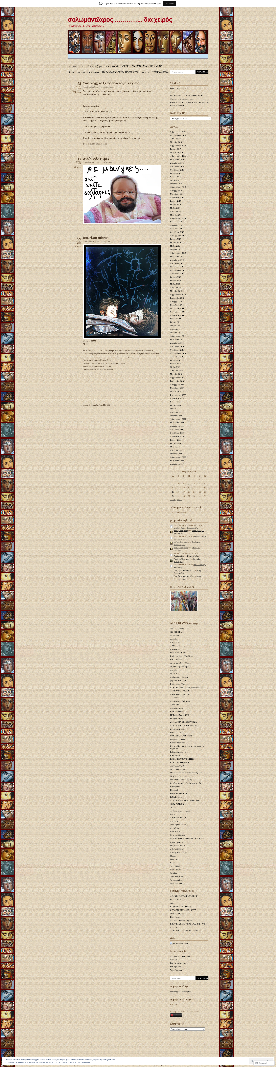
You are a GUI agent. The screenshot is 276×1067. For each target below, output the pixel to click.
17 (173, 492)
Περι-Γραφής (175, 917)
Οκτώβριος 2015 (177, 170)
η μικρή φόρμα (176, 842)
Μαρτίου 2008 (176, 453)
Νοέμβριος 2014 (177, 194)
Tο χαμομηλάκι (176, 880)
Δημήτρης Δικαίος (178, 729)
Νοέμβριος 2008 (177, 429)
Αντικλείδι (174, 704)
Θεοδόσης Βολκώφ (178, 739)
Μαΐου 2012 (175, 284)
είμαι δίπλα (175, 831)
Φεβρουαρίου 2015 (178, 187)
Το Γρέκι (173, 807)
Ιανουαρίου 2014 (177, 221)
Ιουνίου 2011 (175, 322)
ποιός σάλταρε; (96, 158)
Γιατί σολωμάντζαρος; (91, 66)
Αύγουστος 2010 (177, 356)
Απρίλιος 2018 (176, 138)
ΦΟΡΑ (172, 814)
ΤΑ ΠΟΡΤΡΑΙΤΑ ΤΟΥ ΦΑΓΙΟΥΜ (184, 930)
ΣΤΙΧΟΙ (173, 927)
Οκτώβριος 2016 (177, 152)
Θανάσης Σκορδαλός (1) (180, 991)
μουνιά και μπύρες (178, 845)
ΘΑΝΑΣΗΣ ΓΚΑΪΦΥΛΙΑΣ (181, 735)
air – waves (174, 635)
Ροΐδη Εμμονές (176, 797)
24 (173, 496)
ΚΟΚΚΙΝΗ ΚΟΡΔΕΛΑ (179, 762)
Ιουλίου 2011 (175, 318)
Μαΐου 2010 (175, 367)
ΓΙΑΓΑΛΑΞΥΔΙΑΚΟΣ (179, 715)
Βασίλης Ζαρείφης (181, 559)
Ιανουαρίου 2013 (177, 256)
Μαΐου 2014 (175, 208)
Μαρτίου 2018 (176, 142)
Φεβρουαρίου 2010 (178, 377)
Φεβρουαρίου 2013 (178, 253)
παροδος (174, 670)
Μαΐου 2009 (175, 408)
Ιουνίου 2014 (175, 204)
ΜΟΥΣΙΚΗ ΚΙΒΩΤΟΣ (179, 769)
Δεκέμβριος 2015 (177, 163)
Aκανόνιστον (175, 639)
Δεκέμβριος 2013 (177, 225)
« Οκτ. (173, 499)
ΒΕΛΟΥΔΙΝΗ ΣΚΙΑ (178, 711)
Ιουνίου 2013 (175, 242)
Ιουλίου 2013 (175, 239)
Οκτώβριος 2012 (177, 266)
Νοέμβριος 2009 (177, 388)
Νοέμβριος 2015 (177, 166)
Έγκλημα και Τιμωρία (179, 684)
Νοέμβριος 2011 (177, 305)
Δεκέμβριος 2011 (177, 301)
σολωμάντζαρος (92, 87)
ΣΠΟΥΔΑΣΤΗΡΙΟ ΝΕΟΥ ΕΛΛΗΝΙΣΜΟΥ (187, 923)
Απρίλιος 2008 (176, 450)
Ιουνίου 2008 (175, 443)
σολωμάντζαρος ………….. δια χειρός (120, 19)
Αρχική (73, 66)
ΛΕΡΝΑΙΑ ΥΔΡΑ (177, 765)
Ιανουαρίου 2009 (177, 422)
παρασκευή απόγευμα (179, 666)
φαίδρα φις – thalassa (179, 677)
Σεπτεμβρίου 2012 (178, 270)
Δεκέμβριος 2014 (177, 190)
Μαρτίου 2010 (176, 374)
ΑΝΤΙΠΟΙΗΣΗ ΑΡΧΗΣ (179, 690)
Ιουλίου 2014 (175, 201)
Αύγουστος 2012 (177, 273)
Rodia (172, 862)
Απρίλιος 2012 (176, 287)
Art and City (175, 642)
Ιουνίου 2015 (175, 176)
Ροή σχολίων (175, 966)
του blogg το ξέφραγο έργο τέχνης (111, 83)
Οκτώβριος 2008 (177, 433)
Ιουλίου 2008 (175, 440)
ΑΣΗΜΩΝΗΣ (176, 697)
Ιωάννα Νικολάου (177, 742)
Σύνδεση (173, 959)
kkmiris (173, 855)
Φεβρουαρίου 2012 (178, 294)
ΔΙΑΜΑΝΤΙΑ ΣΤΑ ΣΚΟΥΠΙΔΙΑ (183, 722)
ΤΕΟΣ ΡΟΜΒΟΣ (177, 804)
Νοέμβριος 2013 (177, 228)
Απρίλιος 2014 (176, 211)
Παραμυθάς (175, 786)
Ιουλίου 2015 (175, 173)
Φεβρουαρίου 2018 (178, 145)
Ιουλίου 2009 (175, 401)
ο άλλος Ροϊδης (176, 849)
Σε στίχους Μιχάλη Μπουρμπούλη (184, 800)
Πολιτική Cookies (83, 1062)
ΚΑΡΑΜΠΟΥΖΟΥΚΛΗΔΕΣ (182, 759)
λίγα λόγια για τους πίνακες (84, 72)
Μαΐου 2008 (175, 446)
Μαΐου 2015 (175, 180)
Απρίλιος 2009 (176, 412)
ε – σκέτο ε (174, 828)
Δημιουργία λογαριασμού (181, 956)
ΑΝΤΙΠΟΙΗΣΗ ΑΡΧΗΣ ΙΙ (180, 694)
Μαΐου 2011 (175, 325)
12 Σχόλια (77, 246)
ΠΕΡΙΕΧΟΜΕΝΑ (160, 72)
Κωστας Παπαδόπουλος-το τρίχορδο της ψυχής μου (187, 747)
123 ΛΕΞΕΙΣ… (176, 632)
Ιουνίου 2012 (175, 280)
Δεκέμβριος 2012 (177, 260)
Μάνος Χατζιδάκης (178, 913)
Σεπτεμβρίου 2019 (178, 135)
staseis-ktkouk (175, 869)
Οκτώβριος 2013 (177, 232)
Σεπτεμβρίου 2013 (178, 235)
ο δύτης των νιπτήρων (179, 852)
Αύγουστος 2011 (177, 315)
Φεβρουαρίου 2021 (178, 131)
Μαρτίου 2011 (176, 332)
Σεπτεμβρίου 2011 (178, 311)
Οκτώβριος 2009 (177, 391)
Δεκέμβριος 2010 (177, 343)
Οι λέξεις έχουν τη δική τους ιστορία (185, 783)
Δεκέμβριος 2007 (177, 464)
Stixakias (173, 873)
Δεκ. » (179, 499)
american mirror (95, 237)
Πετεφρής (174, 790)
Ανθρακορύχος (176, 708)
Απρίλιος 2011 (176, 329)
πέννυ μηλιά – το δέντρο (180, 663)
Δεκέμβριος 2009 (177, 384)
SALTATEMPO (176, 866)
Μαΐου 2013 (175, 246)
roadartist (174, 859)
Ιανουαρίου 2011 (177, 339)
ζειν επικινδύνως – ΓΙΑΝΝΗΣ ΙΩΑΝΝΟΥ (187, 838)
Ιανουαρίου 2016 (177, 159)
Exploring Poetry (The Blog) (181, 656)
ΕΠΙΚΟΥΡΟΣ (175, 732)
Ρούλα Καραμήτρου (178, 793)
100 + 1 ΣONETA (177, 628)
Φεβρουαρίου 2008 (178, 457)
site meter (184, 943)
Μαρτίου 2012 (176, 291)
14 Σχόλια (77, 167)
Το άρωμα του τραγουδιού (181, 810)
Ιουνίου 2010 (175, 363)
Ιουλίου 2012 (175, 277)
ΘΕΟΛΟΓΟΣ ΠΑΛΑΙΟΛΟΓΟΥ (183, 910)
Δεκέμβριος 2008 (177, 426)
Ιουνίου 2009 (175, 405)
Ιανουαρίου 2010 (177, 381)
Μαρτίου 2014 (176, 215)
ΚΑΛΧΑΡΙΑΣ (176, 755)
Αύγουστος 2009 (177, 398)
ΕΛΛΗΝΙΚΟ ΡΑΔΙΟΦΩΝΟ (181, 906)
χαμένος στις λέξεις (178, 680)
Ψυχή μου (174, 821)
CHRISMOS (175, 649)
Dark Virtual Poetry (178, 652)
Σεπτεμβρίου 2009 (178, 395)
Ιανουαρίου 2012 (177, 298)
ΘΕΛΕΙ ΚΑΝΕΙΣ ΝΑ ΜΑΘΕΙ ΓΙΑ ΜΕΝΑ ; (143, 66)
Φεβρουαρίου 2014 (178, 218)
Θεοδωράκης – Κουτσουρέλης (186, 528)
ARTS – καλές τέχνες (179, 645)
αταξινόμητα (108, 87)
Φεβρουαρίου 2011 (178, 336)
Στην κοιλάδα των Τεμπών (181, 920)
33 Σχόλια (77, 92)
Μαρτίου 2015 (176, 183)
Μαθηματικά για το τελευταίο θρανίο (186, 772)
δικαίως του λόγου (178, 824)
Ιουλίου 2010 (175, 360)
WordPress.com (176, 883)
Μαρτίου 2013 (176, 249)
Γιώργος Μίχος (176, 718)
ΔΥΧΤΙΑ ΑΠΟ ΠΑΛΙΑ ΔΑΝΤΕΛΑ (184, 725)
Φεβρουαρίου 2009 (178, 419)
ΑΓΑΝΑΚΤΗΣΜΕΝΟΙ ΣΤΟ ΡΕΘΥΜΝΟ (186, 687)
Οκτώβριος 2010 (177, 350)
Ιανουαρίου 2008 (177, 460)
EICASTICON (176, 899)
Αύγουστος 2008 (177, 436)
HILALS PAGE (176, 659)
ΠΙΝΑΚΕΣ (107, 241)
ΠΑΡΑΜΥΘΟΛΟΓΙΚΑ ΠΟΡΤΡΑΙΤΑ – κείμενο (125, 72)
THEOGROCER (176, 876)
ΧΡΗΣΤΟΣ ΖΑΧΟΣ (178, 817)
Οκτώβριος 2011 (177, 308)
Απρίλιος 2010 (176, 370)
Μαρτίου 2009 (176, 415)
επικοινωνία (112, 66)
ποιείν (172, 903)
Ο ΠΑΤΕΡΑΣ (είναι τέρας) (181, 779)
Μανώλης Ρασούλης (178, 776)
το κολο (173, 673)
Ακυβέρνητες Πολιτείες (180, 701)
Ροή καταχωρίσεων (178, 963)
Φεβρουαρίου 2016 (178, 156)
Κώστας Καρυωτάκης (179, 752)
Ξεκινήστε (169, 3)
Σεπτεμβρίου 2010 (178, 353)
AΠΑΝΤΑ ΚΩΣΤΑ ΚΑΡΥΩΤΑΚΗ (184, 896)
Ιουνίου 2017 (175, 149)
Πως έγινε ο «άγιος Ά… (183, 570)
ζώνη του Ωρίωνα (177, 835)
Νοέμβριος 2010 (177, 346)
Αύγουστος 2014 (177, 197)
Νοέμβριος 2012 (177, 263)
